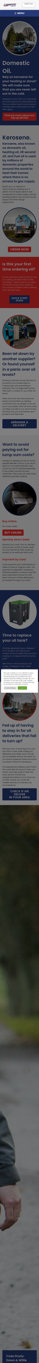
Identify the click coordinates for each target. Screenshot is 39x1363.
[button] (19, 13)
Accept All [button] (22, 688)
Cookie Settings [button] (10, 688)
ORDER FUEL (28, 4)
